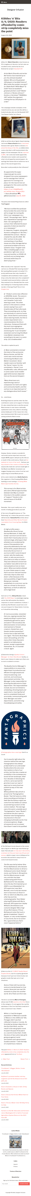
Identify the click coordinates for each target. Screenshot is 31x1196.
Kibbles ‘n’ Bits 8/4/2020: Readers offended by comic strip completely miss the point (15, 1052)
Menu (5, 2)
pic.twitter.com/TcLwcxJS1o (14, 191)
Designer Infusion (20, 1192)
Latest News (15, 1130)
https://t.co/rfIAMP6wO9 (13, 189)
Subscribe (24, 1184)
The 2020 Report (9, 598)
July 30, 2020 (20, 196)
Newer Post (24, 1059)
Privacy (15, 1166)
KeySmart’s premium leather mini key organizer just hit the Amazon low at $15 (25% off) (14, 1079)
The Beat (19, 1054)
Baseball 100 (18, 69)
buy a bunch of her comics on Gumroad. (13, 464)
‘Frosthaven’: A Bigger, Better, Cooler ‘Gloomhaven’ (15, 1134)
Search (16, 1164)
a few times (25, 143)
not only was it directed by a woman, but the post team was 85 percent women (15, 853)
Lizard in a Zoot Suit (19, 1002)
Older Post (6, 1059)
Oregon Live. (5, 289)
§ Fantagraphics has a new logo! (11, 752)
